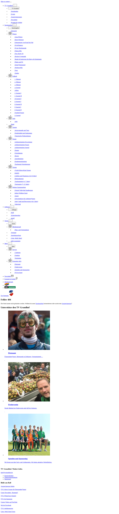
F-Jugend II (17, 110)
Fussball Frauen (19, 113)
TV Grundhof (8, 5)
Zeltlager (7, 207)
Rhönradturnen (19, 179)
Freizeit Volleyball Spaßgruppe (23, 190)
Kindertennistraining (20, 161)
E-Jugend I (17, 101)
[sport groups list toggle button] (10, 33)
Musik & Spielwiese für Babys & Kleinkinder (28, 59)
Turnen (14, 167)
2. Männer (17, 82)
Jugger (16, 196)
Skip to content (5, 1)
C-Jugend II (18, 96)
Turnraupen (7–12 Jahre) (21, 184)
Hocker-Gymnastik (20, 56)
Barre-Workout (19, 40)
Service (14, 249)
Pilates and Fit (18, 62)
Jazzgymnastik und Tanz (21, 130)
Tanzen (14, 127)
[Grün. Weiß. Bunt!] (6, 285)
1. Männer (17, 79)
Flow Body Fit (18, 53)
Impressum (7, 479)
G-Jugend (17, 115)
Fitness (14, 34)
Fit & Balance (18, 45)
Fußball (14, 76)
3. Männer (17, 85)
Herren (16, 156)
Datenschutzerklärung (10, 477)
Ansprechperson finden (7, 486)
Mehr (6, 243)
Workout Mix (18, 67)
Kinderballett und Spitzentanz (23, 133)
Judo (13, 118)
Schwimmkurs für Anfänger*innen (24, 199)
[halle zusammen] (10, 288)
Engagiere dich (16, 261)
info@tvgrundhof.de (7, 472)
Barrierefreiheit (8, 476)
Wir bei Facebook (6, 505)
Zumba (16, 73)
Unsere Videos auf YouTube (9, 502)
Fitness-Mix (18, 51)
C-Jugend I (17, 93)
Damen (16, 150)
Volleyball (17, 204)
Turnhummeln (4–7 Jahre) (22, 181)
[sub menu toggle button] (15, 5)
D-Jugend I (17, 99)
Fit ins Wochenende (20, 48)
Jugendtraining (18, 159)
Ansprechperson (66, 303)
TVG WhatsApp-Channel (8, 496)
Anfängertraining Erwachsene (23, 142)
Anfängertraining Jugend (21, 147)
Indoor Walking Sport (20, 193)
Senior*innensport (19, 65)
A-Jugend (17, 87)
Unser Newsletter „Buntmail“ (9, 492)
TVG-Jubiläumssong (7, 508)
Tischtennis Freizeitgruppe (22, 164)
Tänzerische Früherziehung (22, 136)
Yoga (16, 70)
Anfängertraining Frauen (21, 145)
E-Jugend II (18, 104)
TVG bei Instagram (6, 499)
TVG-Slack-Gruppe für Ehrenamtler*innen (13, 489)
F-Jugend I (17, 107)
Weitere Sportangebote (19, 187)
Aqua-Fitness (18, 37)
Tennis (14, 139)
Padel (12, 124)
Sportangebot (8, 25)
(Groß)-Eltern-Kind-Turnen (22, 170)
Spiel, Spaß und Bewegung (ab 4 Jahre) (26, 201)
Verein (6, 221)
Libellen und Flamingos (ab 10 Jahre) (25, 176)
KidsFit (16, 173)
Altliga (16, 90)
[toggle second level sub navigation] (10, 226)
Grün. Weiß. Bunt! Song (8, 511)
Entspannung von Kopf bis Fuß (23, 42)
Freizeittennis (18, 153)
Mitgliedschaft (16, 227)
